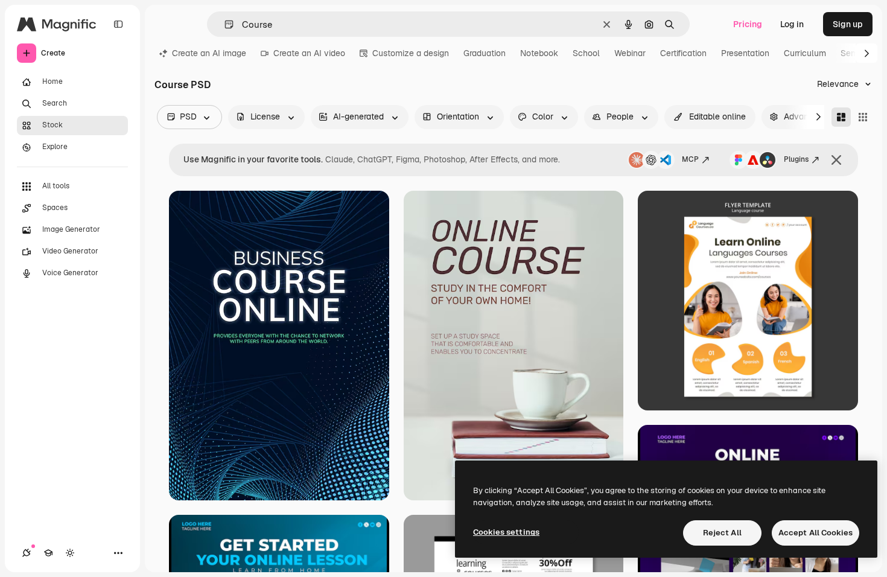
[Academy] (48, 553)
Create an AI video (309, 53)
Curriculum (805, 53)
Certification (683, 53)
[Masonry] (841, 117)
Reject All (722, 533)
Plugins (796, 159)
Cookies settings (506, 532)
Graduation (484, 53)
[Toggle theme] (70, 553)
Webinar (630, 53)
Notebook (539, 53)
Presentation (745, 53)
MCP (690, 159)
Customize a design (410, 53)
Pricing (747, 24)
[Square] (863, 117)
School (586, 53)
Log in (792, 24)
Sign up (848, 24)
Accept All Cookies (815, 533)
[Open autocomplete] (224, 24)
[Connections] (26, 553)
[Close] (836, 160)
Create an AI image (209, 53)
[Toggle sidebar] (118, 24)
